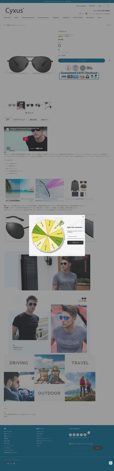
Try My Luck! (75, 242)
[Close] (83, 217)
